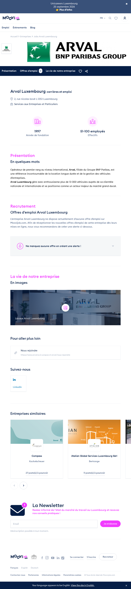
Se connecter (77, 557)
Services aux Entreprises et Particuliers (36, 104)
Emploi (5, 27)
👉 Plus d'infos (64, 9)
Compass (37, 455)
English (24, 568)
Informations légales (51, 575)
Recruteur (108, 556)
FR (101, 18)
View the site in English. (82, 585)
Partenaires (33, 575)
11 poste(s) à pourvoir (94, 472)
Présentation (9, 70)
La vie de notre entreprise (60, 70)
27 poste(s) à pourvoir (37, 472)
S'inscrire (91, 557)
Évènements (20, 27)
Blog (32, 27)
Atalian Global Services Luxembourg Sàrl (94, 455)
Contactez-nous (17, 575)
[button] (23, 485)
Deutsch (34, 568)
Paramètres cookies (72, 575)
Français (14, 568)
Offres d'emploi (30, 70)
